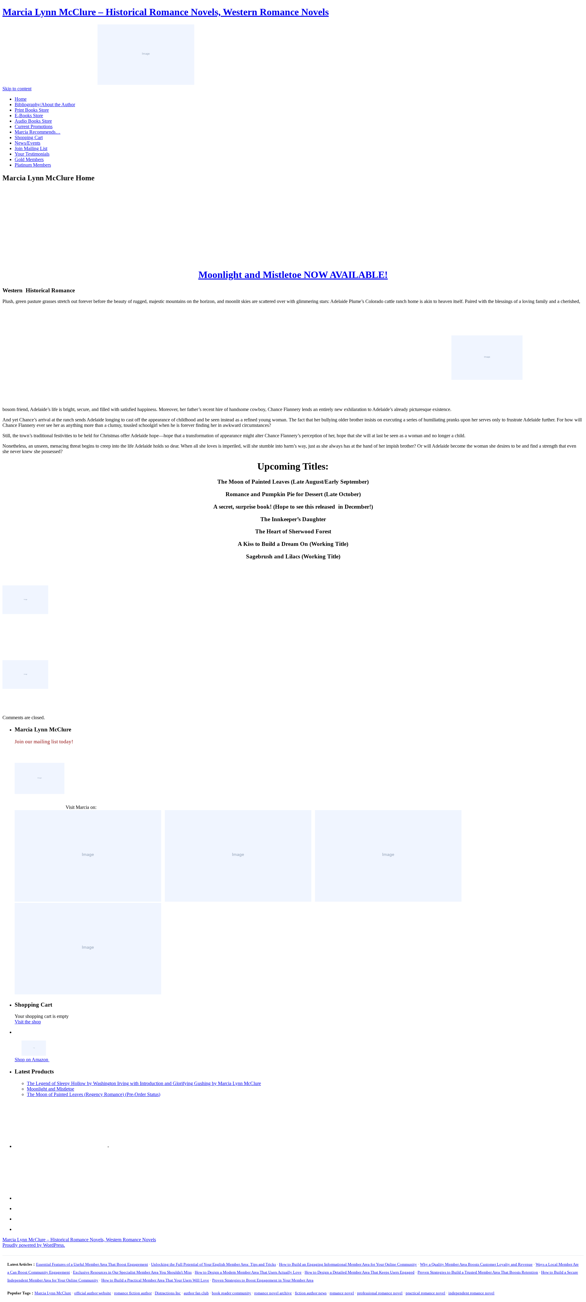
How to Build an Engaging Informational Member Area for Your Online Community (348, 1264)
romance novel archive (273, 1293)
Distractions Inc (168, 1293)
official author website (92, 1293)
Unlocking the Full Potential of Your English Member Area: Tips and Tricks (213, 1264)
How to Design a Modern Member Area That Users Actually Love (248, 1272)
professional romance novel (380, 1293)
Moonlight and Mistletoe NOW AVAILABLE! (293, 274)
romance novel (342, 1293)
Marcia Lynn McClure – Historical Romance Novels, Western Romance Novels (165, 11)
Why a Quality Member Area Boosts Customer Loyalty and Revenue (476, 1264)
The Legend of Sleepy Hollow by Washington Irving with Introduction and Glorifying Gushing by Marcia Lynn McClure (144, 1083)
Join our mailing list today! (44, 742)
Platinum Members (33, 165)
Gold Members (29, 159)
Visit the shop (28, 1021)
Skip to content (16, 88)
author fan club (196, 1293)
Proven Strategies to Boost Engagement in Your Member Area (262, 1280)
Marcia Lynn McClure (52, 1293)
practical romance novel (425, 1293)
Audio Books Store (33, 121)
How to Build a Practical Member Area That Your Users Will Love (155, 1280)
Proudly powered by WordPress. (33, 1245)
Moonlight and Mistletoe (50, 1088)
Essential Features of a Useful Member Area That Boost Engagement (92, 1264)
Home (21, 99)
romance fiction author (133, 1293)
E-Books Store (29, 115)
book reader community (231, 1293)
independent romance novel (471, 1293)
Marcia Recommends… (37, 132)
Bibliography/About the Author (45, 104)
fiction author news (311, 1293)
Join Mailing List (31, 148)
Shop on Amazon (32, 1059)
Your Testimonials (32, 154)
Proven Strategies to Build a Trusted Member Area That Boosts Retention (478, 1272)
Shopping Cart (29, 137)
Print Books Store (32, 110)
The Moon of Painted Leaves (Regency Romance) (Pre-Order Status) (93, 1094)
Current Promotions (33, 126)
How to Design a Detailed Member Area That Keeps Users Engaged (359, 1272)
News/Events (27, 143)
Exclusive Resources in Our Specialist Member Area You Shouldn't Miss (132, 1272)
